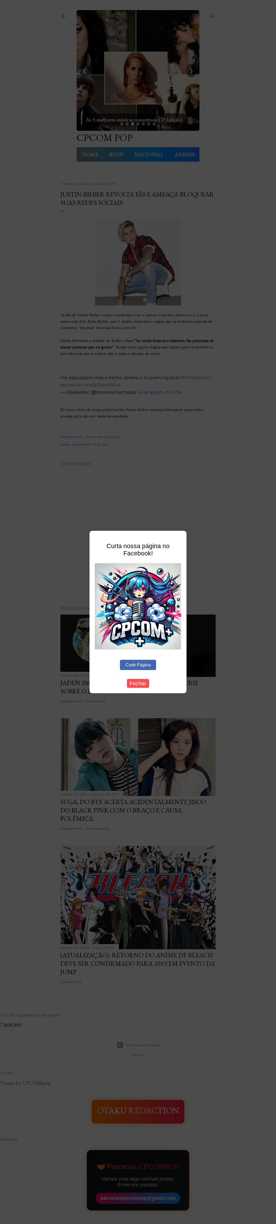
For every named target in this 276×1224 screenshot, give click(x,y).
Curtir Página (138, 665)
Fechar (138, 683)
